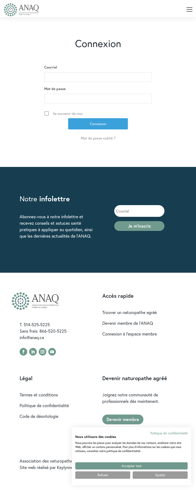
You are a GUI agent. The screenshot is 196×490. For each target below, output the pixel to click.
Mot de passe (55, 88)
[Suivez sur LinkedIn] (33, 352)
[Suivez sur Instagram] (42, 352)
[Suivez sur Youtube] (52, 352)
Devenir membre (123, 419)
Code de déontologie (39, 416)
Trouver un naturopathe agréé (129, 312)
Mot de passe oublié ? (98, 138)
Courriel (50, 67)
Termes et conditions (39, 395)
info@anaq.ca (32, 337)
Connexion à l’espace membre (129, 334)
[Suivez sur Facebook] (23, 352)
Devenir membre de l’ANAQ (127, 323)
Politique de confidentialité (44, 405)
